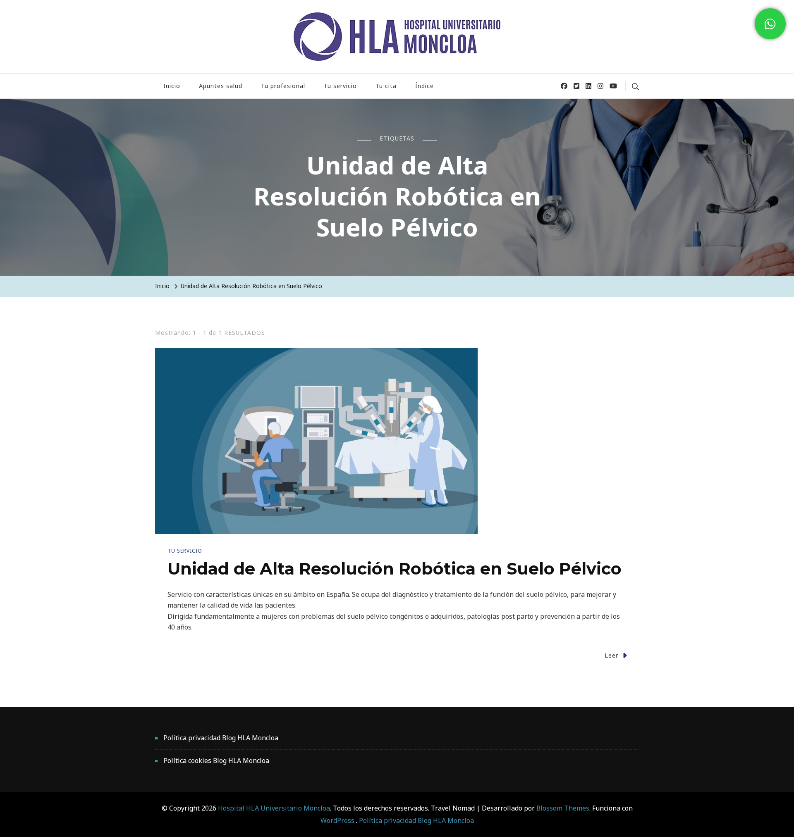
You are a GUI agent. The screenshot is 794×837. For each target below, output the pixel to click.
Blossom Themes (562, 808)
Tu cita (386, 86)
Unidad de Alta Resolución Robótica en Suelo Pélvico (394, 568)
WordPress (337, 820)
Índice (424, 86)
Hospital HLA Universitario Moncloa (274, 808)
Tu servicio (340, 86)
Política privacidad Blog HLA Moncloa (220, 737)
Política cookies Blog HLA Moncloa (216, 760)
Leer (611, 655)
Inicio (171, 86)
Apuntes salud (220, 86)
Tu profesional (283, 86)
